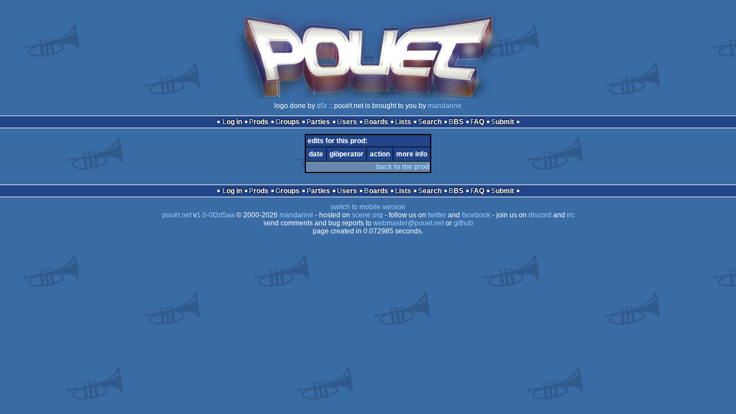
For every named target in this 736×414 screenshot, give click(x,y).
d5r (322, 106)
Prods (259, 122)
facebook (476, 215)
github (463, 223)
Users (347, 122)
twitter (437, 215)
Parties (318, 122)
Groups (287, 122)
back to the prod (402, 167)
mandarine (445, 106)
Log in (232, 122)
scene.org (367, 215)
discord (539, 215)
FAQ (477, 122)
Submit (502, 122)
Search (430, 122)
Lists (403, 122)
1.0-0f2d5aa (216, 215)
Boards (376, 122)
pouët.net (176, 215)
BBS (455, 122)
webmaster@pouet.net (408, 223)
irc (570, 215)
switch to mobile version (368, 207)
